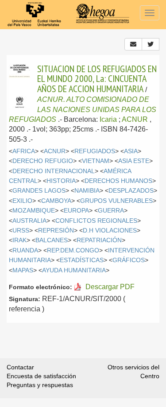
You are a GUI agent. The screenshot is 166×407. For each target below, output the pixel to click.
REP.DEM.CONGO (73, 250)
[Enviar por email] (133, 44)
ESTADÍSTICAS (82, 260)
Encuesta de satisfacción (41, 376)
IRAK (19, 240)
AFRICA (23, 151)
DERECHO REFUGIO (42, 161)
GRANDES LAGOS (39, 190)
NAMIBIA (87, 190)
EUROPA (76, 210)
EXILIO (22, 201)
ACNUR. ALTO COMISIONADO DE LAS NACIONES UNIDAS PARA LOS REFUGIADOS (82, 109)
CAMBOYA (56, 201)
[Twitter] (150, 44)
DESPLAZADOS (131, 190)
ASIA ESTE (133, 161)
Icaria (108, 119)
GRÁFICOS (128, 260)
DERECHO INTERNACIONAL (53, 171)
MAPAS (22, 270)
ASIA (131, 151)
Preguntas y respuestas (40, 384)
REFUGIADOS (94, 151)
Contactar (20, 367)
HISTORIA (61, 181)
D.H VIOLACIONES (110, 230)
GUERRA (111, 210)
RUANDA (25, 250)
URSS (20, 230)
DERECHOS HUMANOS (118, 181)
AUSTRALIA (29, 220)
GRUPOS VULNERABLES (116, 201)
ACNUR (135, 119)
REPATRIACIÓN (99, 240)
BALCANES (51, 240)
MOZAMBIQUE (33, 210)
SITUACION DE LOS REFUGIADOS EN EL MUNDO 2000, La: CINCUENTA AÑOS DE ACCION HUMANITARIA (97, 78)
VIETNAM (95, 161)
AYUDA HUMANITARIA (74, 270)
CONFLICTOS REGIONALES (96, 220)
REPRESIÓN (56, 230)
